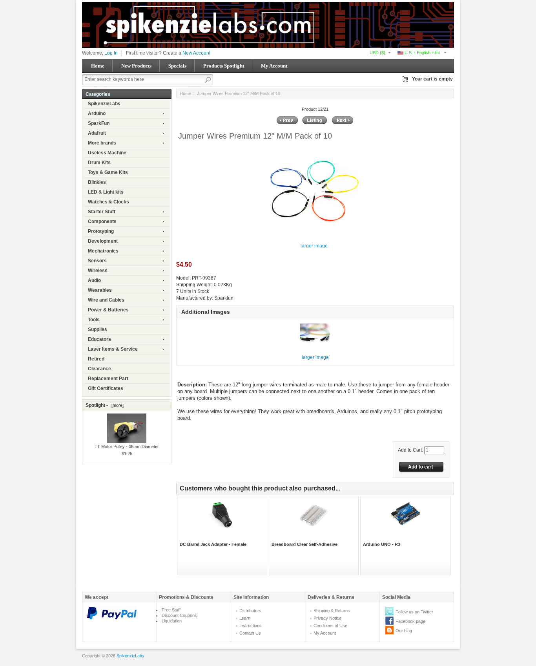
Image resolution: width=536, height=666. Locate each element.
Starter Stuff (101, 211)
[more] (116, 405)
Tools (94, 319)
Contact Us (250, 633)
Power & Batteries (108, 310)
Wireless (98, 270)
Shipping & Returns (332, 610)
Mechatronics (103, 251)
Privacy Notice (327, 618)
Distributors (250, 610)
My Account (274, 66)
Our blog (404, 630)
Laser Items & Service (113, 349)
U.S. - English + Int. (422, 52)
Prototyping (101, 231)
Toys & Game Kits (108, 172)
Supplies (97, 329)
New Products (136, 66)
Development (103, 241)
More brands (102, 143)
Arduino (97, 113)
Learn (244, 618)
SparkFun (98, 123)
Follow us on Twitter (414, 611)
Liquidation (172, 620)
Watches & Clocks (108, 202)
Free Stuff (171, 609)
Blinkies (97, 182)
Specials (177, 66)
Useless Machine (107, 153)
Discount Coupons (179, 615)
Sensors (97, 260)
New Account (196, 53)
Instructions (250, 625)
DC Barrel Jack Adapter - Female (213, 544)
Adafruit (97, 133)
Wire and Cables (106, 300)
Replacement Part (108, 378)
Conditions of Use (330, 625)
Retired (96, 359)
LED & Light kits (106, 192)
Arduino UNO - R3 (381, 544)
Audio (94, 280)
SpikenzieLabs (104, 103)
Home (97, 66)
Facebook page (410, 621)
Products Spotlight (223, 66)
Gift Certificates (105, 388)
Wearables (100, 290)
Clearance (99, 368)
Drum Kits (99, 162)
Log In (111, 53)
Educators (99, 339)
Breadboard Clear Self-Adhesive (304, 544)
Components (102, 221)
